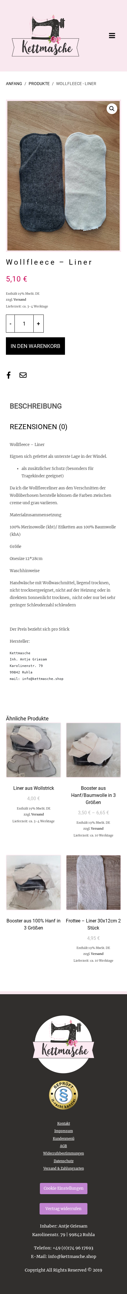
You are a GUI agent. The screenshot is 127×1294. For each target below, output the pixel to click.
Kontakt (63, 1124)
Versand (20, 300)
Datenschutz (64, 1161)
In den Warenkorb (35, 346)
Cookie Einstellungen (64, 1188)
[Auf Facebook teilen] (8, 375)
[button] (112, 108)
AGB (63, 1146)
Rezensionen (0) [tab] (38, 427)
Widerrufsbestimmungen (63, 1153)
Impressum (63, 1131)
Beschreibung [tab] (36, 406)
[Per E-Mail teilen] (23, 375)
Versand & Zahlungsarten (63, 1168)
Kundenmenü (63, 1139)
